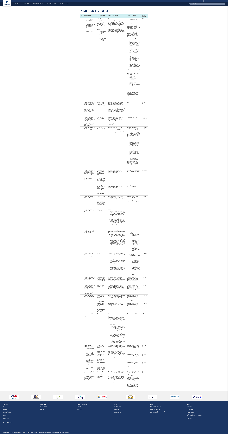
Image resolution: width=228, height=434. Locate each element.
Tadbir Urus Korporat (6, 417)
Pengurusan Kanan (190, 409)
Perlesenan (5, 415)
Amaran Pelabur (79, 409)
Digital (41, 408)
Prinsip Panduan (5, 409)
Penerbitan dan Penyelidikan (155, 409)
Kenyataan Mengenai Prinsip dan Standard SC (194, 415)
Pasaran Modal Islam (43, 406)
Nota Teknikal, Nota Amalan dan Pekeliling (10, 411)
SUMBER (68, 3)
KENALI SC (189, 404)
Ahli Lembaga (189, 408)
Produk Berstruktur (117, 414)
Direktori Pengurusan (190, 411)
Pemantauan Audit (51, 3)
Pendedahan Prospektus (154, 412)
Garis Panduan (5, 408)
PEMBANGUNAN (26, 3)
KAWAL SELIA (16, 3)
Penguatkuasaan (89, 7)
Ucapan (151, 408)
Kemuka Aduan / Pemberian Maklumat (83, 408)
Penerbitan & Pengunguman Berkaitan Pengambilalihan (159, 411)
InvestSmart (79, 406)
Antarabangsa (42, 409)
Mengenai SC (189, 406)
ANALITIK (61, 3)
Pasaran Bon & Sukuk (117, 406)
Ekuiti (114, 411)
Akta (3, 406)
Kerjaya (188, 417)
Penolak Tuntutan (26, 432)
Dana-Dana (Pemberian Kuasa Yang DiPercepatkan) (158, 414)
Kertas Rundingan (6, 414)
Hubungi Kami (189, 418)
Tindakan (95, 7)
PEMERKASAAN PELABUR (38, 3)
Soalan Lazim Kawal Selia (7, 412)
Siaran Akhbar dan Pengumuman (155, 406)
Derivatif (115, 408)
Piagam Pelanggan (190, 414)
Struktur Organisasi (190, 412)
